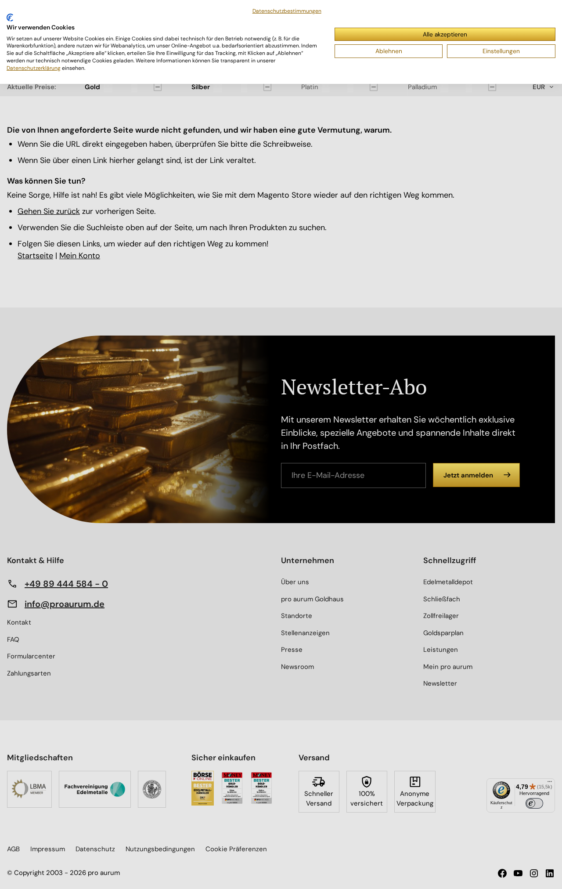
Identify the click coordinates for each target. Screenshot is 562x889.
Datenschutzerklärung (34, 68)
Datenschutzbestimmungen (286, 10)
